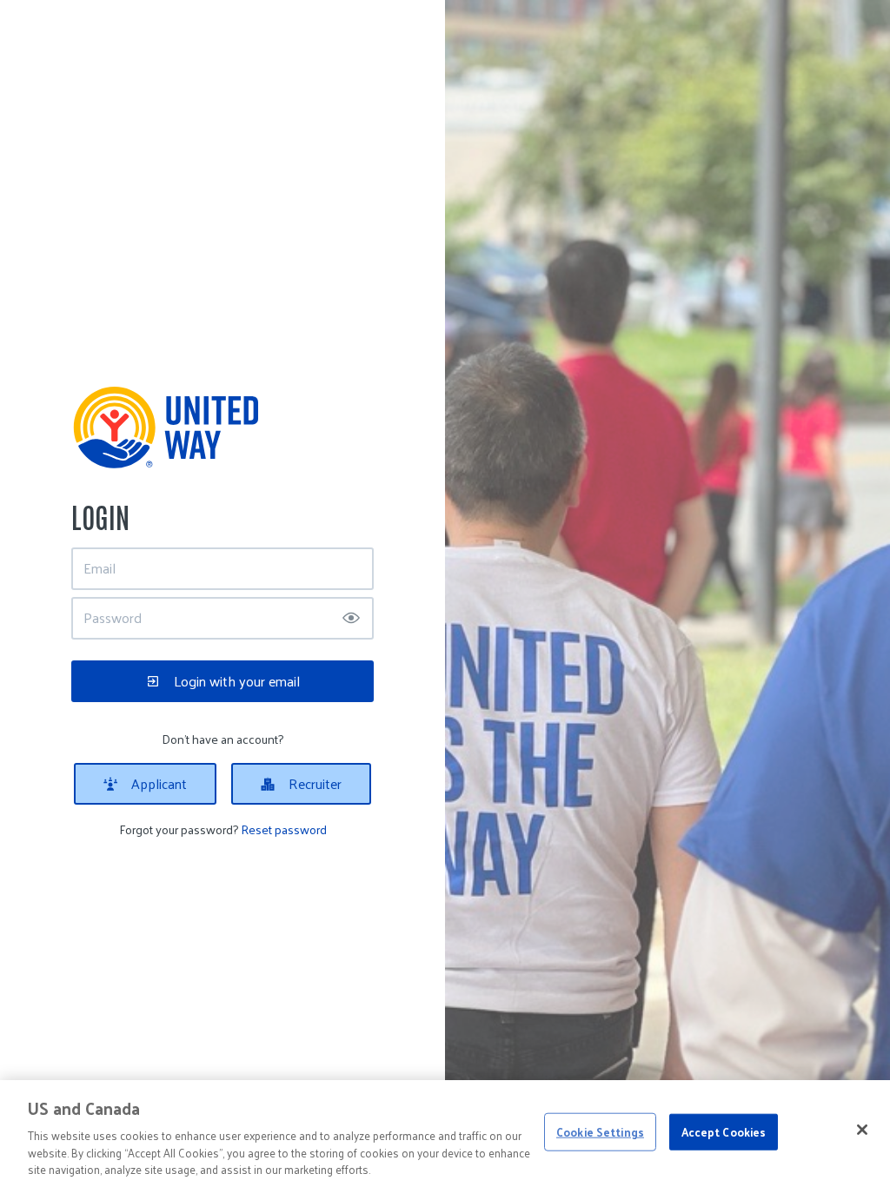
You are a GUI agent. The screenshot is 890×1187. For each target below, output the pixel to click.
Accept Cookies (724, 1132)
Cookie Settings (600, 1132)
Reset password (284, 829)
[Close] (862, 1130)
